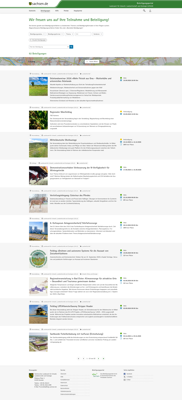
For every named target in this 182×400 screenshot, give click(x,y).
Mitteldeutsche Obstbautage (63, 139)
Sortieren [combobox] (97, 34)
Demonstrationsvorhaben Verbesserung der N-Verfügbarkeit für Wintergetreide (79, 169)
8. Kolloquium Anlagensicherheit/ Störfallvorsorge (73, 223)
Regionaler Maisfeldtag (61, 112)
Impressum (64, 382)
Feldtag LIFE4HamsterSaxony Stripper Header (71, 306)
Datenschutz (64, 385)
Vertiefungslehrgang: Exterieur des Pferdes (70, 195)
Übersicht (63, 374)
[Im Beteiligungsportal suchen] (144, 10)
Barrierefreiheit (65, 388)
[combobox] (83, 34)
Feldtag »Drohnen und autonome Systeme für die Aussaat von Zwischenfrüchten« (79, 252)
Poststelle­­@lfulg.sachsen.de (48, 387)
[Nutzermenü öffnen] (150, 10)
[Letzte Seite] (103, 358)
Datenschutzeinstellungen (68, 394)
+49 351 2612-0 (44, 383)
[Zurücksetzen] (68, 47)
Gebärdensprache (66, 391)
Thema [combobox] (68, 34)
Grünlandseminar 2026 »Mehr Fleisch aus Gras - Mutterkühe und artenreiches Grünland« (80, 79)
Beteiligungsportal (145, 3)
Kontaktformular (65, 380)
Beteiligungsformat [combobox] (54, 34)
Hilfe (62, 377)
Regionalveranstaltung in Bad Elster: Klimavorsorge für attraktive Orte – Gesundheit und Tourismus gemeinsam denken (83, 280)
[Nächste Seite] (98, 358)
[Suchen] (71, 47)
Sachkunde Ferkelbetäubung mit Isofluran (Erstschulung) (76, 333)
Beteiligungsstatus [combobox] (36, 34)
